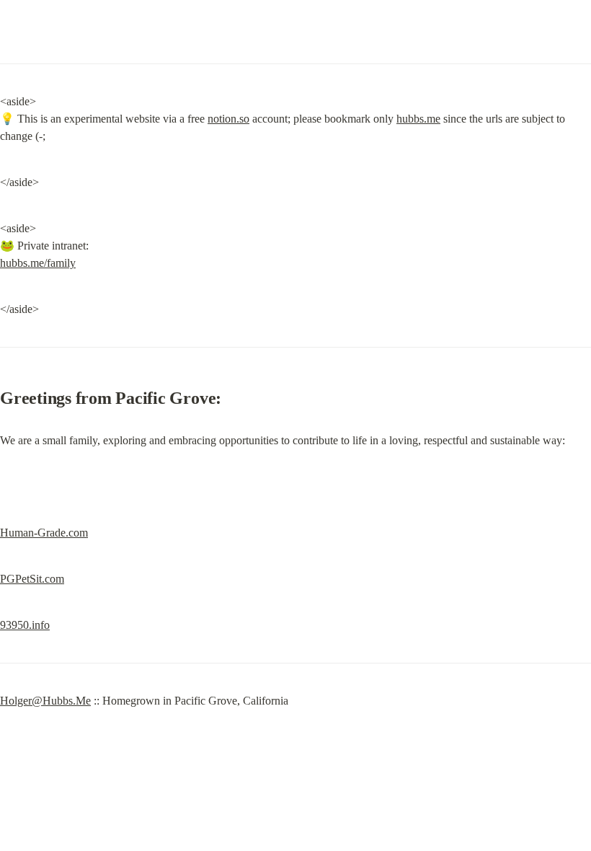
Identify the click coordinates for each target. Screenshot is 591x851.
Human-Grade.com (44, 532)
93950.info (25, 625)
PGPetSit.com (32, 579)
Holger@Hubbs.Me (45, 701)
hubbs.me (418, 119)
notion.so (228, 119)
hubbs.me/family (38, 263)
